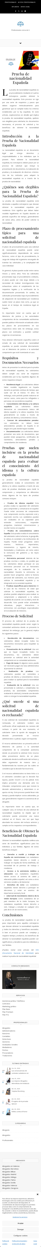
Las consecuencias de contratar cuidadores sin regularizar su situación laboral (20, 1072)
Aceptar (20, 1223)
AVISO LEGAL (25, 7)
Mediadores (7, 1047)
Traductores (7, 1055)
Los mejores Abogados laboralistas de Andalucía (20, 1082)
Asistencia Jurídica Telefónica (13, 1001)
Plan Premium (7, 1012)
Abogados (6, 1028)
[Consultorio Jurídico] (20, 23)
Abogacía (5, 1130)
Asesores (6, 1033)
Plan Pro (5, 1015)
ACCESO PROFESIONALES (27, 2)
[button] (37, 1194)
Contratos (6, 1003)
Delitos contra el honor (19, 1112)
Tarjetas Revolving (18, 1091)
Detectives (6, 1039)
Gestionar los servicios (20, 1217)
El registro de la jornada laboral (20, 1102)
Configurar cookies (21, 1236)
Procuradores (7, 1053)
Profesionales (7, 1140)
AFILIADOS (15, 7)
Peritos (5, 1050)
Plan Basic (6, 1009)
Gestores (6, 1042)
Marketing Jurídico (9, 1006)
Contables (6, 1036)
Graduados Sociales (10, 1044)
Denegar (20, 1229)
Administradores (8, 1031)
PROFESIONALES (10, 2)
